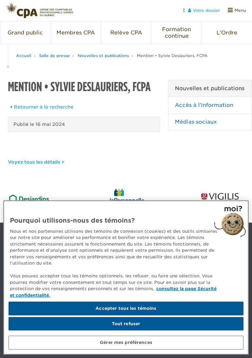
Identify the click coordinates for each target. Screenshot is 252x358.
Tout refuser (126, 323)
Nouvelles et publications (103, 55)
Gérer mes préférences (126, 342)
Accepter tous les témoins (125, 308)
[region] (126, 277)
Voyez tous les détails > (36, 162)
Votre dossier (206, 10)
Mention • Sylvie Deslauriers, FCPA (172, 55)
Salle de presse (54, 55)
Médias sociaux (196, 122)
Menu (240, 10)
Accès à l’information (204, 105)
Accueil (23, 55)
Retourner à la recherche (44, 106)
